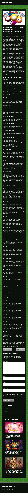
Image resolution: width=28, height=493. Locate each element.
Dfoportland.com (8, 2)
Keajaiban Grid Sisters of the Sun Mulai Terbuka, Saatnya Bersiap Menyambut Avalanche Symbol (14, 472)
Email (5, 382)
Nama (5, 376)
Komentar (6, 361)
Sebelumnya (8, 349)
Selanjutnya (20, 349)
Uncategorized (8, 413)
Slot (6, 410)
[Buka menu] (25, 2)
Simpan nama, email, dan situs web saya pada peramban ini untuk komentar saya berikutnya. (14, 396)
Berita (6, 408)
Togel (14, 33)
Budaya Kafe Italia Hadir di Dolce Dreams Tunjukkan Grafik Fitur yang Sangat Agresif (13, 435)
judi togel (12, 231)
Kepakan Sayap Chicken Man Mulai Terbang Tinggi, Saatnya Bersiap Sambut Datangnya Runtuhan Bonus (13, 453)
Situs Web (5, 388)
